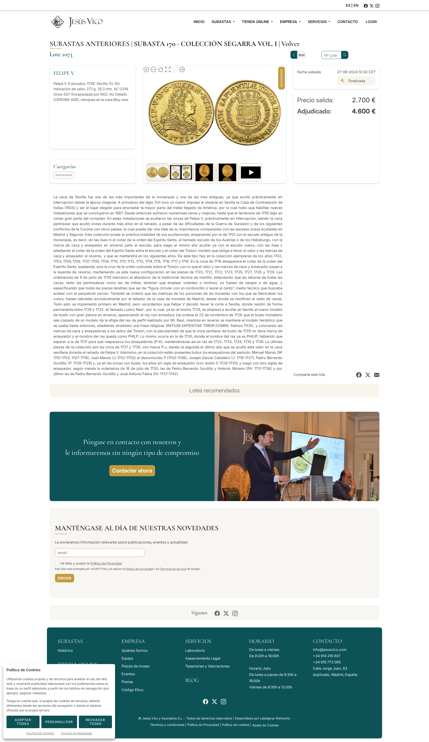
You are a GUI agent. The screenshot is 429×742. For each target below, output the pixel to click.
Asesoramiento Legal (202, 658)
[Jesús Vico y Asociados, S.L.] (76, 22)
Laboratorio (195, 650)
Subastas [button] (222, 21)
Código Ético (132, 690)
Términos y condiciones (167, 725)
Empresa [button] (289, 21)
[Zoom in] (146, 69)
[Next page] (182, 69)
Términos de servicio (173, 569)
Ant (302, 55)
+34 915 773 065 (327, 662)
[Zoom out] (153, 69)
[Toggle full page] (167, 69)
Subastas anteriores (90, 43)
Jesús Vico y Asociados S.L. (162, 718)
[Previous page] (175, 69)
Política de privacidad (139, 569)
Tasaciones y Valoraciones (207, 666)
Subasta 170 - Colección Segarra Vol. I (205, 43)
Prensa (127, 681)
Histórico (65, 650)
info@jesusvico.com (330, 649)
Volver (290, 43)
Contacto (327, 641)
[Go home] (160, 69)
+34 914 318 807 (327, 656)
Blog (192, 680)
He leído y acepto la (91, 563)
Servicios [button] (318, 21)
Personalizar (59, 722)
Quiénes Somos (134, 650)
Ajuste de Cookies (265, 725)
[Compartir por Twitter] (367, 374)
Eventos (128, 674)
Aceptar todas (23, 721)
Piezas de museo (136, 666)
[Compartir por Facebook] (359, 374)
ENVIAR (64, 578)
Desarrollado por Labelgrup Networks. (263, 718)
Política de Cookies (40, 733)
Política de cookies (235, 725)
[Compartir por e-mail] (376, 374)
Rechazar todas (95, 721)
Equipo (127, 658)
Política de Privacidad (106, 563)
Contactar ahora (132, 470)
